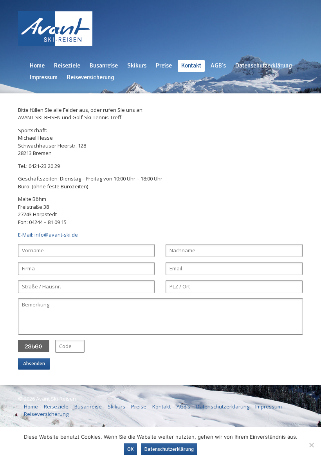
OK (130, 449)
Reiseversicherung (90, 77)
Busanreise (104, 65)
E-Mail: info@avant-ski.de (48, 234)
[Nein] (311, 445)
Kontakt (191, 65)
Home (37, 65)
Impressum (44, 77)
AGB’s (218, 65)
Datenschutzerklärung (263, 65)
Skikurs (136, 65)
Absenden (34, 364)
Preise (164, 65)
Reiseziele (67, 65)
